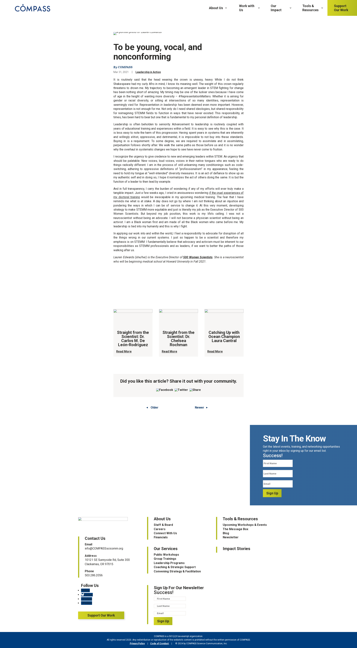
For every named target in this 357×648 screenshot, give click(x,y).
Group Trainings (165, 558)
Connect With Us (165, 533)
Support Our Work (341, 8)
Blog (226, 533)
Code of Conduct (159, 643)
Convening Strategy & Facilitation (177, 571)
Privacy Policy (137, 643)
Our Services (166, 548)
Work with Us (246, 8)
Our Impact (276, 8)
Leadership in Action (148, 72)
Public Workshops (166, 554)
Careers (159, 529)
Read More (124, 351)
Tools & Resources (310, 8)
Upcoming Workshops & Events (245, 525)
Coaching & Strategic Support (175, 567)
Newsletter (231, 537)
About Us (216, 8)
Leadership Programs (169, 563)
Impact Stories (236, 548)
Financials (161, 537)
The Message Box (235, 529)
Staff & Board (163, 525)
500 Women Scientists (198, 257)
